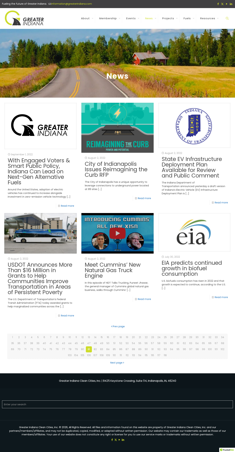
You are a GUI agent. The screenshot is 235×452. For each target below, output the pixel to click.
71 (25, 349)
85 (114, 349)
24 (159, 337)
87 (127, 349)
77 (63, 349)
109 (108, 355)
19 (127, 337)
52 (120, 343)
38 (31, 343)
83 (101, 349)
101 (216, 349)
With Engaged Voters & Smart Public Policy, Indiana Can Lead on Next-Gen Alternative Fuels (39, 171)
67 (216, 343)
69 (12, 349)
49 (101, 343)
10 (70, 337)
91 (152, 349)
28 (184, 337)
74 (44, 349)
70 (18, 349)
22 (146, 337)
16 (108, 337)
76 (57, 349)
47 (88, 343)
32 (210, 337)
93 (165, 349)
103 (70, 355)
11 (76, 337)
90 (146, 349)
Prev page (119, 326)
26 (171, 337)
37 (25, 343)
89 (139, 349)
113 (133, 355)
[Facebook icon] (218, 4)
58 (158, 343)
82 (95, 349)
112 (127, 355)
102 (222, 349)
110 (114, 355)
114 (139, 355)
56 (146, 343)
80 (82, 349)
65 (203, 343)
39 (37, 343)
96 (184, 349)
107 (95, 355)
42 (57, 343)
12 (83, 337)
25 (165, 337)
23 (152, 337)
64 (197, 343)
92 (158, 349)
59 (165, 343)
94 (171, 349)
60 (171, 343)
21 (140, 337)
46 (82, 343)
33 (216, 337)
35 (12, 343)
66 (209, 343)
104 (76, 355)
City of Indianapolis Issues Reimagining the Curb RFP (116, 169)
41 (51, 343)
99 (203, 349)
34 (222, 337)
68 (222, 343)
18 (121, 337)
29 (190, 337)
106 (89, 355)
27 (178, 337)
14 (95, 337)
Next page (116, 362)
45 (76, 343)
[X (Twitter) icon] (222, 4)
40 (44, 343)
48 (95, 343)
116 (152, 355)
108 (102, 355)
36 (18, 343)
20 (133, 337)
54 (133, 343)
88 (133, 349)
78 (69, 349)
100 (210, 349)
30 (197, 337)
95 (178, 349)
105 (82, 355)
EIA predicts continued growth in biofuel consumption (192, 268)
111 (121, 355)
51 (114, 343)
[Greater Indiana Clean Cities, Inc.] (25, 18)
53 (127, 343)
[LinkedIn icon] (231, 4)
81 (89, 349)
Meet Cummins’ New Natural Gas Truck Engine (113, 270)
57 (152, 343)
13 (89, 337)
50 (107, 343)
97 (190, 349)
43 (63, 343)
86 (120, 349)
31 (203, 337)
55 (139, 343)
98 (197, 349)
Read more (67, 206)
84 (108, 349)
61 (178, 343)
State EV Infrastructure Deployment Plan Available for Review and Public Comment (192, 167)
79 (76, 349)
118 (165, 355)
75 (50, 349)
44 (70, 343)
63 (190, 343)
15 (102, 337)
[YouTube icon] (226, 4)
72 (31, 349)
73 (37, 349)
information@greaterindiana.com (71, 3)
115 (146, 355)
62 (184, 343)
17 (114, 337)
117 (158, 355)
